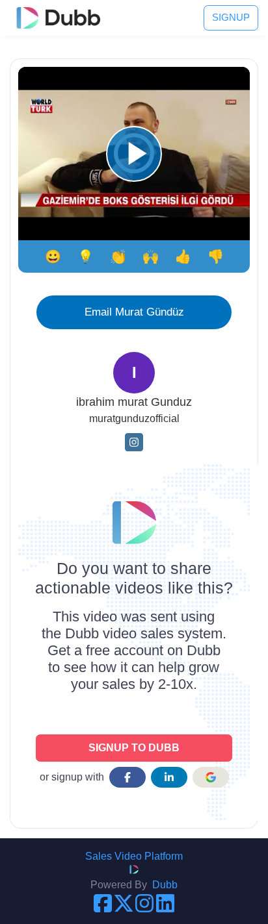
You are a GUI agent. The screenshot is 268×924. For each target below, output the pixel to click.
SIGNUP (231, 17)
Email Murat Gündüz (134, 311)
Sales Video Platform (134, 856)
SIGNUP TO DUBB (134, 747)
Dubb (165, 884)
